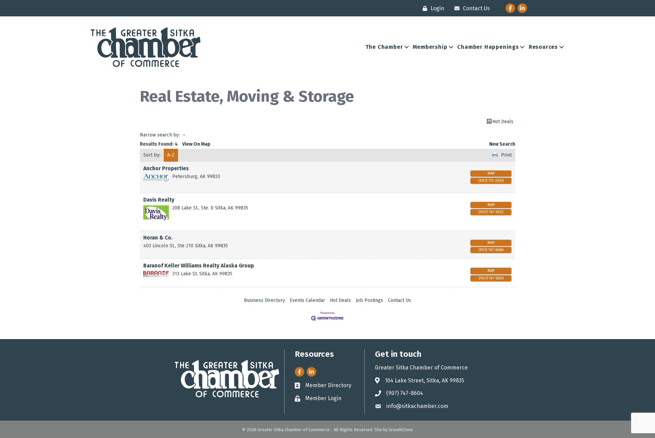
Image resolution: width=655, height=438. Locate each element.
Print (506, 155)
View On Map (196, 144)
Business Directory (264, 300)
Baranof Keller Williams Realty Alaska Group (198, 266)
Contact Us (399, 300)
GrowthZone (401, 429)
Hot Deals (502, 121)
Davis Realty (158, 200)
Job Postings (369, 300)
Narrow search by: (160, 135)
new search (502, 144)
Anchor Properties (166, 168)
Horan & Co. (158, 238)
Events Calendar (307, 300)
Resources (543, 47)
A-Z (171, 155)
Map (491, 173)
